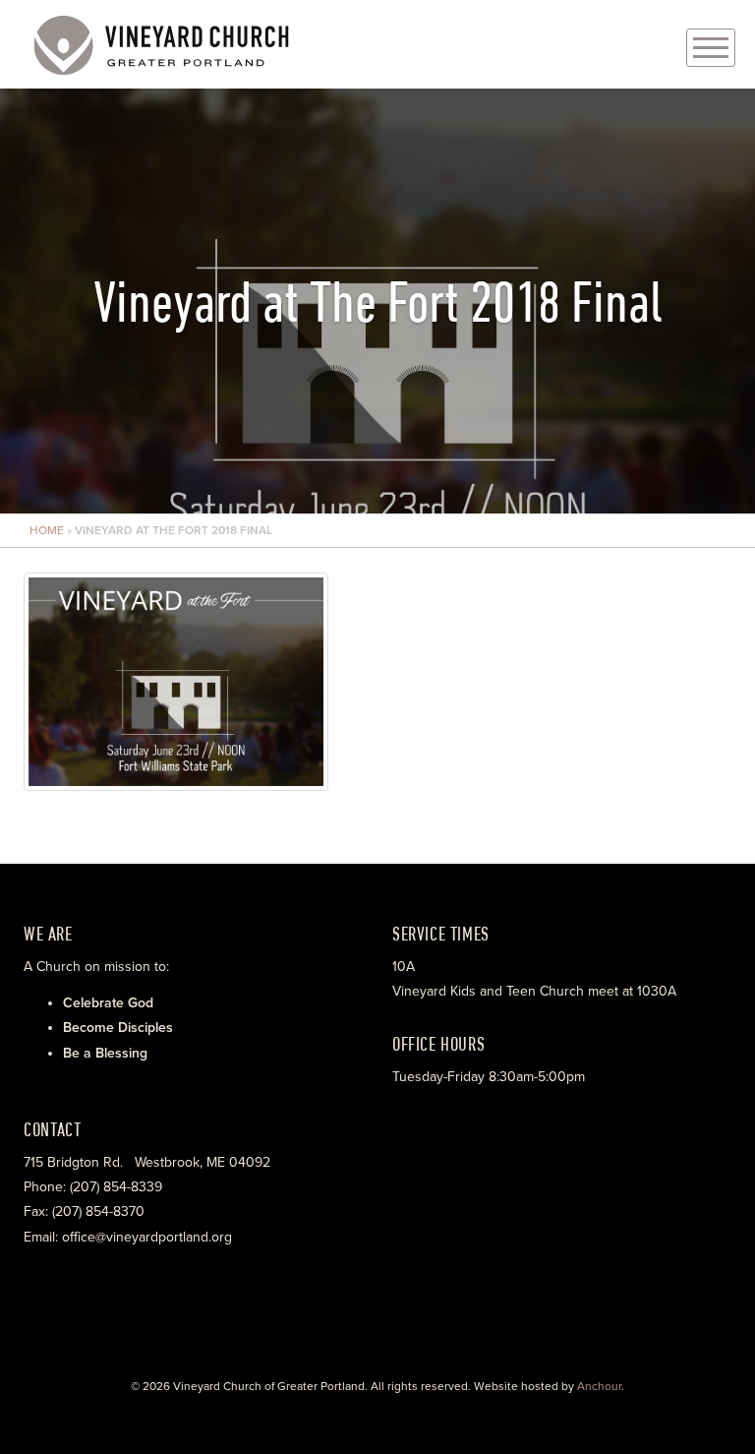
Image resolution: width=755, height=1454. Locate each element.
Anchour (599, 1386)
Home (46, 530)
